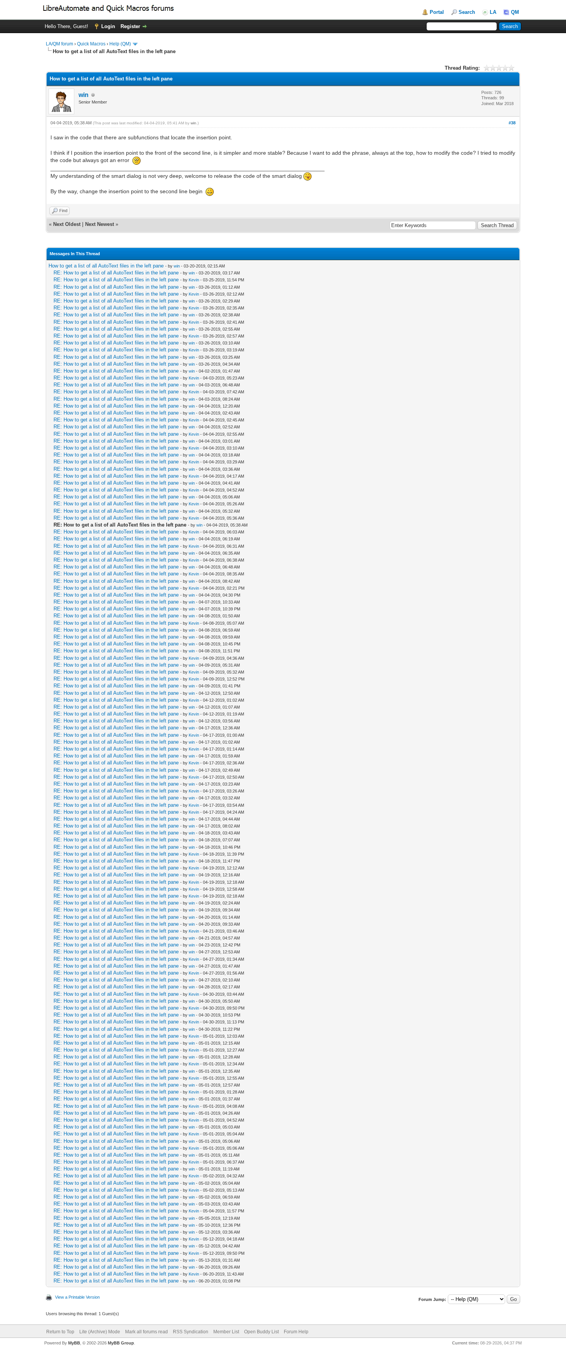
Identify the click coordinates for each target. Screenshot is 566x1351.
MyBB (74, 1343)
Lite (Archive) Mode (99, 1331)
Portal (437, 12)
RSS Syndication (190, 1331)
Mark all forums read (146, 1331)
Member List (226, 1331)
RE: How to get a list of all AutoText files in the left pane (116, 273)
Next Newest (99, 224)
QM (515, 12)
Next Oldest (66, 224)
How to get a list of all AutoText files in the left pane (106, 266)
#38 (512, 122)
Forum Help (296, 1331)
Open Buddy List (261, 1331)
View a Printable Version (77, 1297)
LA (493, 12)
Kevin (194, 280)
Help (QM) (120, 44)
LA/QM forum (59, 44)
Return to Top (60, 1331)
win (84, 95)
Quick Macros (91, 44)
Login (108, 26)
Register (130, 26)
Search (467, 12)
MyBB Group (121, 1343)
